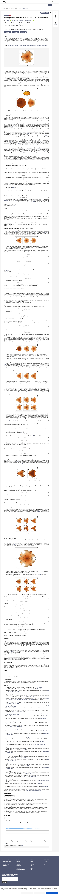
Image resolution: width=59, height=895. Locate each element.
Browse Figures (15, 32)
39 (29, 149)
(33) (48, 621)
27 (18, 143)
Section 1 (13, 187)
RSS (21, 853)
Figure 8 (15, 544)
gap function (17, 45)
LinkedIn (45, 861)
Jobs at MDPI (4, 866)
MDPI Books (32, 862)
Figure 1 (36, 84)
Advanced (54, 4)
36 (39, 148)
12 (28, 134)
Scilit (15, 691)
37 (40, 148)
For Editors (18, 864)
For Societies (18, 868)
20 (11, 651)
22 (40, 141)
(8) (48, 256)
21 (10, 141)
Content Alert (25, 853)
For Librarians (18, 865)
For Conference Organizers (20, 869)
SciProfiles (32, 866)
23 (18, 142)
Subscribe (4, 882)
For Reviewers (18, 862)
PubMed (17, 691)
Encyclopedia (32, 868)
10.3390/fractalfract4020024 (23, 8)
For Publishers (18, 866)
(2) (48, 175)
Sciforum (31, 861)
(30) (48, 609)
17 (24, 443)
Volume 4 (12, 8)
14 (46, 135)
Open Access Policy (5, 864)
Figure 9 (39, 574)
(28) (48, 601)
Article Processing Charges (6, 861)
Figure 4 (5, 364)
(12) (48, 282)
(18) (48, 437)
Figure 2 (15, 231)
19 (47, 623)
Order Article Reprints (44, 12)
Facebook (45, 862)
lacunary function (11, 45)
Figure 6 (17, 461)
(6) (48, 197)
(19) (48, 440)
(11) (48, 278)
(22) (48, 453)
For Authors (18, 861)
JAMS (31, 869)
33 (44, 147)
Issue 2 (16, 8)
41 (7, 200)
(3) (48, 181)
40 (6, 200)
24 (19, 142)
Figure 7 (38, 511)
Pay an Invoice (4, 862)
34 (37, 148)
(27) (48, 598)
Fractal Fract (8, 8)
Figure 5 (31, 390)
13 (45, 135)
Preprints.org (32, 864)
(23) (48, 492)
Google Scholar (40, 687)
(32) (48, 617)
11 (28, 133)
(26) (48, 505)
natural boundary (33, 45)
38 (28, 149)
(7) (48, 210)
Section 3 (27, 299)
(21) (48, 450)
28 (19, 143)
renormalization (44, 45)
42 (33, 435)
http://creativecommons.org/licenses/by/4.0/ (33, 790)
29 (20, 144)
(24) (48, 495)
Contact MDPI (4, 865)
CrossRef (11, 691)
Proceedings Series (33, 870)
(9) (48, 263)
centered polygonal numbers (25, 45)
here (22, 845)
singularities (39, 45)
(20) (48, 447)
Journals (4, 8)
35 (38, 148)
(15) (48, 326)
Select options (5, 877)
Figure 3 (36, 341)
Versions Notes (23, 32)
